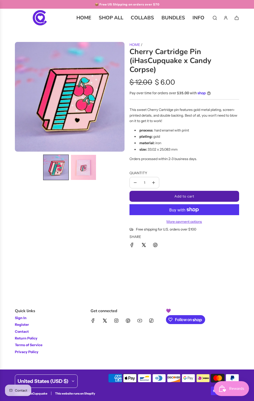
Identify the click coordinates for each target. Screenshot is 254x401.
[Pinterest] (128, 320)
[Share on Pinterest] (155, 245)
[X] (104, 320)
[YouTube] (139, 320)
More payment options (184, 221)
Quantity (138, 173)
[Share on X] (143, 245)
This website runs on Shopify (75, 393)
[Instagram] (116, 320)
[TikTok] (151, 320)
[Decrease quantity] (135, 182)
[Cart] (236, 17)
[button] (56, 167)
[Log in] (225, 17)
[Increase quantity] (153, 182)
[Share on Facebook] (132, 245)
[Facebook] (93, 320)
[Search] (214, 17)
